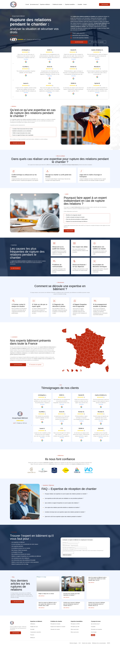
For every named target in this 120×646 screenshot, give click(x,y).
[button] (28, 470)
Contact (85, 4)
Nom (64, 544)
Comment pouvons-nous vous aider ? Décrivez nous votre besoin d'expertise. (83, 550)
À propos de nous (96, 621)
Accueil (27, 4)
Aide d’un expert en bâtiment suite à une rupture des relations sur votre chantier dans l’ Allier (47, 604)
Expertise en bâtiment (45, 4)
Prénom (65, 542)
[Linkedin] (92, 635)
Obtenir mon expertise (67, 554)
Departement (66, 545)
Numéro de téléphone (68, 547)
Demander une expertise (98, 42)
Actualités (80, 4)
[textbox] (76, 545)
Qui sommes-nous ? (34, 4)
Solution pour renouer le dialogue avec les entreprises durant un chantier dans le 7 (71, 604)
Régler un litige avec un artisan (46, 593)
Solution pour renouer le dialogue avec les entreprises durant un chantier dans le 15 (96, 604)
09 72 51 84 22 (105, 4)
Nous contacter (70, 230)
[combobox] (76, 546)
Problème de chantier (57, 4)
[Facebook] (94, 635)
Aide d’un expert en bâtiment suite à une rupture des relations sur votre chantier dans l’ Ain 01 (97, 579)
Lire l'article (41, 595)
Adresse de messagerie (68, 549)
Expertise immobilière (70, 4)
